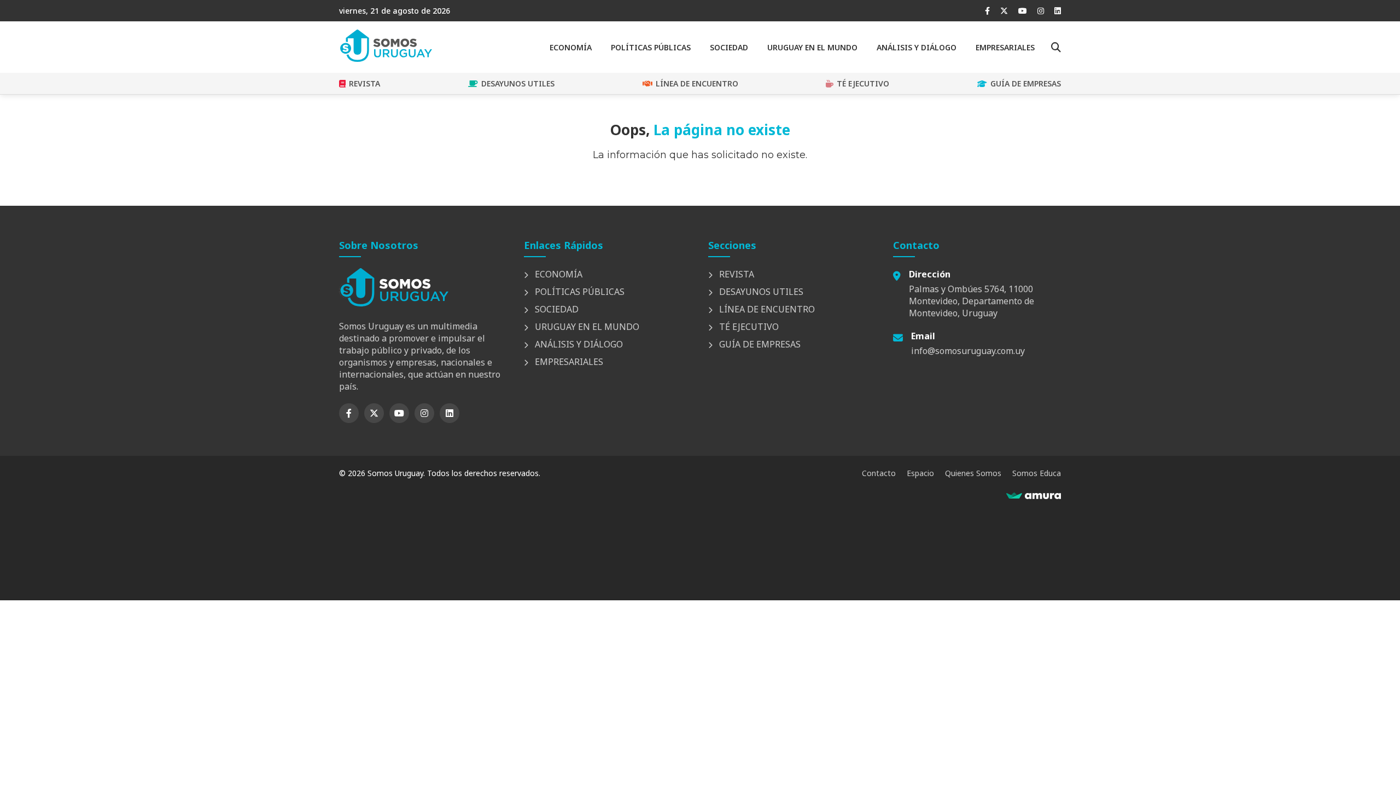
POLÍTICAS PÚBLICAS (651, 47)
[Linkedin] (1057, 10)
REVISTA (364, 83)
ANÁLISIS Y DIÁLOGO (916, 47)
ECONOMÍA (571, 47)
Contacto (879, 473)
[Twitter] (1004, 10)
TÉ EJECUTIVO (863, 83)
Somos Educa (1036, 473)
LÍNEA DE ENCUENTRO (697, 83)
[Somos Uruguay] (385, 59)
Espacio (920, 473)
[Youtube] (1022, 10)
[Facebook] (987, 10)
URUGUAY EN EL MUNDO (812, 47)
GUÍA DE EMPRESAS (1025, 83)
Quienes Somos (973, 473)
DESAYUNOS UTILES (518, 83)
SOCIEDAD (729, 47)
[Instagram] (1040, 10)
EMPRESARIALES (1005, 47)
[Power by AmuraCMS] (1033, 496)
